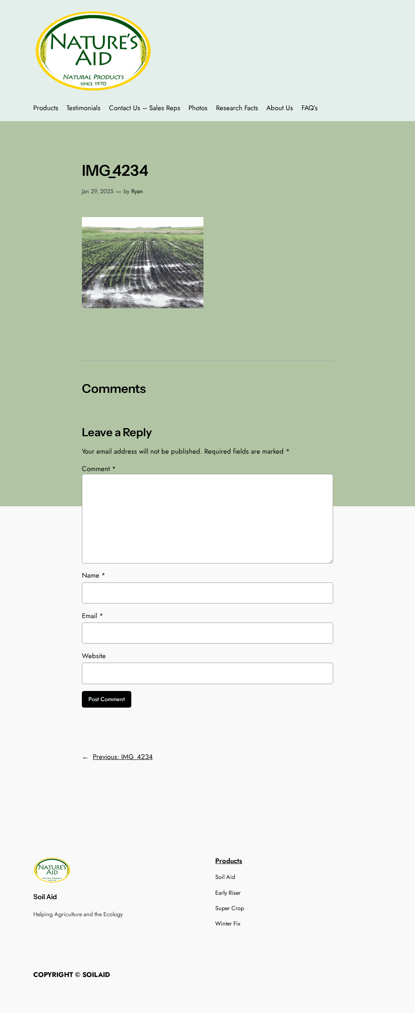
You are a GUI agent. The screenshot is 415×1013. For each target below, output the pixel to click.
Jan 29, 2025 (97, 191)
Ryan (137, 191)
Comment (99, 468)
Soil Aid (45, 897)
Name (93, 575)
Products (228, 861)
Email (92, 616)
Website (94, 656)
